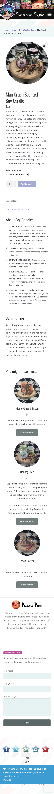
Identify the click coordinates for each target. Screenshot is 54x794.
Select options (27, 432)
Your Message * (10, 696)
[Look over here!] (26, 749)
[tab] (27, 201)
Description (11, 200)
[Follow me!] (16, 749)
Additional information (17, 209)
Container (16, 170)
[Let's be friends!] (6, 749)
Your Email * (8, 683)
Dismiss (7, 779)
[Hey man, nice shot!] (36, 749)
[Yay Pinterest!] (46, 749)
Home (6, 30)
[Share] (46, 43)
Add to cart (26, 183)
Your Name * (8, 670)
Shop (14, 30)
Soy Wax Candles (26, 30)
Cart (27, 761)
